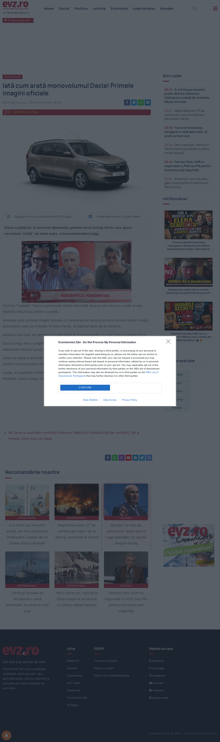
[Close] (169, 342)
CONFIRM (85, 387)
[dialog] (110, 371)
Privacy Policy (129, 399)
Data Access (110, 399)
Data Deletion (90, 399)
